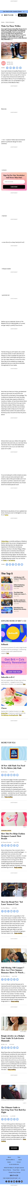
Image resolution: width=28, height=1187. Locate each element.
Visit (7, 653)
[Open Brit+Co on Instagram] (11, 1181)
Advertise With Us (10, 1159)
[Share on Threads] (20, 68)
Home (2, 22)
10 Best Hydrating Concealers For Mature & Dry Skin (19, 585)
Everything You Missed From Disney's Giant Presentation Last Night (20, 608)
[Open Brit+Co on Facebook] (6, 1181)
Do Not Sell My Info (14, 1164)
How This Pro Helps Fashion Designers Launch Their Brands (13, 836)
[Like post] (22, 564)
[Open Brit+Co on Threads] (17, 1181)
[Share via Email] (17, 68)
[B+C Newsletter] (14, 666)
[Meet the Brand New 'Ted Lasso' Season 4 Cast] (14, 890)
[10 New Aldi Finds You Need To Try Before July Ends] (14, 753)
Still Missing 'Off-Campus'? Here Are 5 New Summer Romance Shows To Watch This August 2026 (20, 578)
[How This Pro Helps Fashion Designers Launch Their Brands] (14, 819)
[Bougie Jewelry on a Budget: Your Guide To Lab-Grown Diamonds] (14, 1024)
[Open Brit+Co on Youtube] (14, 1181)
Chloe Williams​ (6, 908)
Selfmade (4, 644)
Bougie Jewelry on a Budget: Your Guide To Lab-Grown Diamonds (13, 1038)
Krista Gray (5, 1116)
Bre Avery (5, 771)
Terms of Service (7, 1170)
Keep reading (8, 797)
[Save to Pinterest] (10, 68)
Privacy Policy (16, 1170)
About (9, 1157)
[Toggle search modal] (16, 15)
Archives (23, 1170)
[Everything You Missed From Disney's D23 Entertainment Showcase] (7, 610)
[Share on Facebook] (7, 68)
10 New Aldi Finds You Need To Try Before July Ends (13, 766)
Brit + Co (10, 62)
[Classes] (14, 697)
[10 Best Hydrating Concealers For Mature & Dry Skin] (7, 587)
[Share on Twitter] (14, 68)
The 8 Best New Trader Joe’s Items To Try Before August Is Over (20, 593)
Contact (19, 1162)
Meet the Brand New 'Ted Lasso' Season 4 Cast (12, 903)
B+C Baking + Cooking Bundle (9, 715)
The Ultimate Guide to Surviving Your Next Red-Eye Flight (13, 1109)
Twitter (6, 515)
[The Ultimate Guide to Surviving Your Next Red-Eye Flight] (14, 1092)
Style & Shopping (10, 22)
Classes (4, 708)
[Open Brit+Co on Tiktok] (19, 1181)
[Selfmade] (14, 633)
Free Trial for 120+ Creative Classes (12, 11)
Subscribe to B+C (8, 677)
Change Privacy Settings (14, 1172)
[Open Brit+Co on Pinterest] (9, 1181)
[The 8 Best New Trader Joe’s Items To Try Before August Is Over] (7, 595)
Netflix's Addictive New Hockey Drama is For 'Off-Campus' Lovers (20, 601)
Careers (9, 1162)
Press (19, 1157)
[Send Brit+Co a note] (22, 1181)
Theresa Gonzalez (7, 842)
